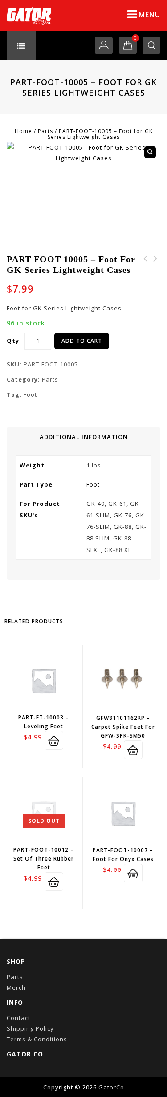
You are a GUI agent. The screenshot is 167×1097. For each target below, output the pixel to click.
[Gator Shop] (29, 16)
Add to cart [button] (54, 740)
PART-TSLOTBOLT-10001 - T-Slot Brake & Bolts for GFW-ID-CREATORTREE (155, 274)
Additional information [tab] (84, 437)
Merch (16, 987)
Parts (45, 131)
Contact (18, 1018)
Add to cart (81, 341)
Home (23, 131)
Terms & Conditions (37, 1039)
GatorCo (111, 1087)
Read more (54, 881)
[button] (150, 152)
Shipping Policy (30, 1028)
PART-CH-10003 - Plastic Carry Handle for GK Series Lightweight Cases (146, 280)
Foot (30, 394)
